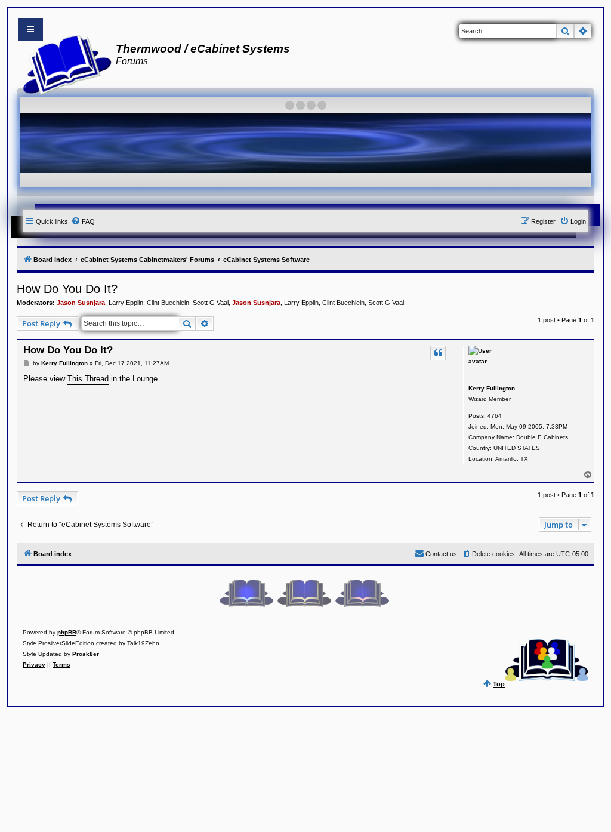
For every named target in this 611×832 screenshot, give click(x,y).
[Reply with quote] (438, 353)
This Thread (88, 378)
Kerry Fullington (491, 388)
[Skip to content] (30, 29)
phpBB (66, 632)
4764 (494, 415)
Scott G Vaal (211, 302)
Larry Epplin (126, 302)
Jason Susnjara (81, 302)
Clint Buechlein (168, 302)
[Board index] (64, 63)
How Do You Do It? (67, 288)
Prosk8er (85, 654)
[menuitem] (83, 221)
